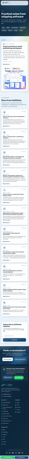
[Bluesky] (22, 453)
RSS (21, 30)
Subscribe (14, 339)
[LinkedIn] (16, 453)
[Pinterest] (19, 453)
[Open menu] (25, 3)
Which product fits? (20, 359)
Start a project (7, 359)
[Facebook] (6, 453)
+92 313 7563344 (7, 396)
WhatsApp (19, 377)
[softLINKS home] (6, 3)
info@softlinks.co (7, 394)
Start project (21, 457)
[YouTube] (13, 453)
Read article (6, 64)
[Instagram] (10, 453)
